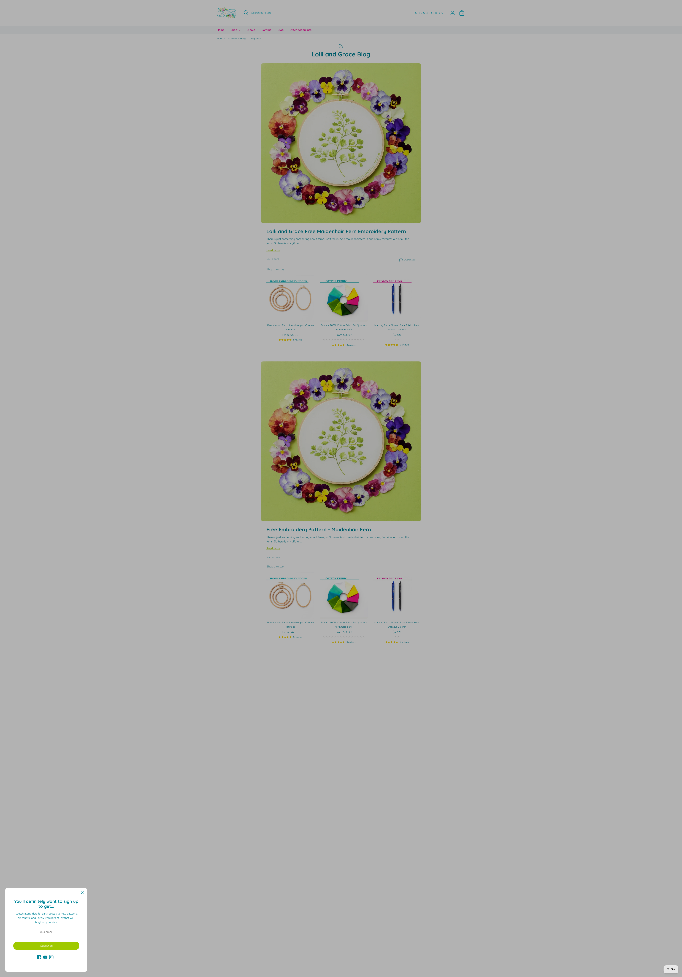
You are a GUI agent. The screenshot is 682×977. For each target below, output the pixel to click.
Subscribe (46, 946)
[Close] (82, 893)
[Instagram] (51, 957)
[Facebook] (39, 957)
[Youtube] (45, 957)
